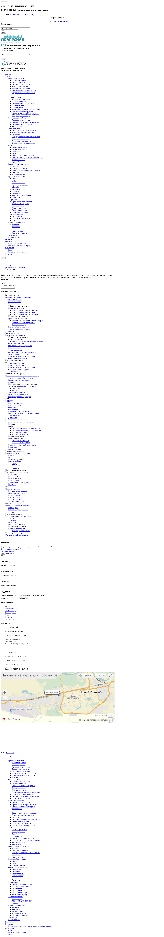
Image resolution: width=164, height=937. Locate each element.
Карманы (15, 468)
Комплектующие (14, 462)
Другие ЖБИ (12, 418)
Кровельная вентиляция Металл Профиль (28, 321)
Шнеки (11, 455)
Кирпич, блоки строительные (23, 422)
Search (3, 32)
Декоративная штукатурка (18, 483)
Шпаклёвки (12, 474)
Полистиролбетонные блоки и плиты (22, 445)
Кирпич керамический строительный (26, 428)
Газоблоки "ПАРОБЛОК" (21, 443)
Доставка (8, 922)
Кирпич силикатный (19, 432)
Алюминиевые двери (16, 501)
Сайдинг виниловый (16, 344)
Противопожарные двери (18, 491)
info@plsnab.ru (63, 21)
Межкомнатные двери (16, 493)
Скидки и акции (10, 611)
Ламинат (11, 518)
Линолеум (12, 520)
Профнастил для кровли (17, 304)
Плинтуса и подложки (16, 529)
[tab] (58, 284)
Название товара (7, 551)
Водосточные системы (16, 308)
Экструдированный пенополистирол (22, 386)
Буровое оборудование (21, 453)
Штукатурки (13, 476)
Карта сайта (9, 619)
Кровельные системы (23, 298)
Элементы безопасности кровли (20, 327)
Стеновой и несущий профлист (20, 346)
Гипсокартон (13, 508)
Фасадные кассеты (15, 350)
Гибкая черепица (14, 302)
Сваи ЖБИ (12, 407)
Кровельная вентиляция (17, 319)
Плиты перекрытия (15, 403)
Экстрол (15, 390)
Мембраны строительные (18, 395)
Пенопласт (12, 382)
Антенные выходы (19, 325)
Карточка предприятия (17, 932)
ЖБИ (11, 401)
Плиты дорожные (15, 405)
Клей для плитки (14, 478)
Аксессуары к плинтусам (21, 531)
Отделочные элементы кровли (19, 329)
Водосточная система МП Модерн (25, 314)
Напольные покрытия (23, 516)
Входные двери (14, 495)
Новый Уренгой (18, 15)
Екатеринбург (30, 15)
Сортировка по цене (8, 553)
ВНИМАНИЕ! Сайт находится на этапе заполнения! (24, 10)
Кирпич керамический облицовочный (26, 430)
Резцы (14, 464)
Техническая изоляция (16, 393)
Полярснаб (10, 753)
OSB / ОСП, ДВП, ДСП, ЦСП (18, 510)
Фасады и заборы (18, 335)
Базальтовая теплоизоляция (19, 380)
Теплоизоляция (14, 811)
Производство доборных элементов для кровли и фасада (30, 926)
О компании (9, 928)
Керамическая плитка (16, 524)
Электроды (18, 533)
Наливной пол (13, 480)
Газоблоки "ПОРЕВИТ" (20, 441)
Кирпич (11, 426)
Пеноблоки (12, 447)
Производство (10, 613)
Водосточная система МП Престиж (25, 310)
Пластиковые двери (15, 499)
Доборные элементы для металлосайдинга (28, 342)
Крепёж (11, 331)
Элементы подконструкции (18, 354)
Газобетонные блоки (16, 439)
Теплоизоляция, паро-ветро (28, 376)
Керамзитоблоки (14, 449)
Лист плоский (13, 372)
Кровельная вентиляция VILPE (23, 323)
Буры (10, 457)
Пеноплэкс (16, 388)
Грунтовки (12, 485)
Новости (8, 607)
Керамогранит (13, 522)
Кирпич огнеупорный (20, 434)
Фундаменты (13, 409)
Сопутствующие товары (17, 358)
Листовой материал (21, 506)
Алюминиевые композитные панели (22, 352)
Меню (3, 257)
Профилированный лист (16, 363)
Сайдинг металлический (17, 339)
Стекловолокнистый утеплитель (20, 378)
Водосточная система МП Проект (24, 312)
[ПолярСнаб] (12, 42)
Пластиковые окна (15, 497)
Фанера (11, 512)
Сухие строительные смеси (20, 472)
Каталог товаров (11, 609)
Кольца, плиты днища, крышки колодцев (24, 413)
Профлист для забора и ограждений (21, 356)
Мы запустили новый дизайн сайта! (17, 6)
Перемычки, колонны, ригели (19, 411)
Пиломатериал (22, 535)
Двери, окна (15, 489)
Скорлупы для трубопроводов (19, 397)
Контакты (8, 617)
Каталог (8, 758)
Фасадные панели (15, 348)
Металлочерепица (15, 300)
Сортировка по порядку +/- (11, 549)
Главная (8, 756)
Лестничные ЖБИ (14, 416)
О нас (7, 615)
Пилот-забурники (18, 466)
